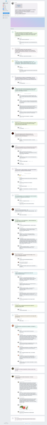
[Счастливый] (13, 146)
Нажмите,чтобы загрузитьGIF (19, 6)
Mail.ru (5, 5)
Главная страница (6, 14)
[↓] (20, 53)
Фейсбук (5, 8)
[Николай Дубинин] (13, 220)
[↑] (32, 39)
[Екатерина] (13, 3)
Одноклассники (6, 10)
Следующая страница (28, 423)
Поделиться (21, 53)
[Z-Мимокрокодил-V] (13, 369)
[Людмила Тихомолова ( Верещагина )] (13, 254)
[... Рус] (13, 133)
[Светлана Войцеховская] (13, 209)
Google (5, 6)
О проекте (6, 422)
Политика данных (6, 423)
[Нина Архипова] (13, 326)
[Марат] (13, 88)
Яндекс (5, 7)
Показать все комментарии (27, 93)
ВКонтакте (5, 9)
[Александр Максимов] (13, 376)
